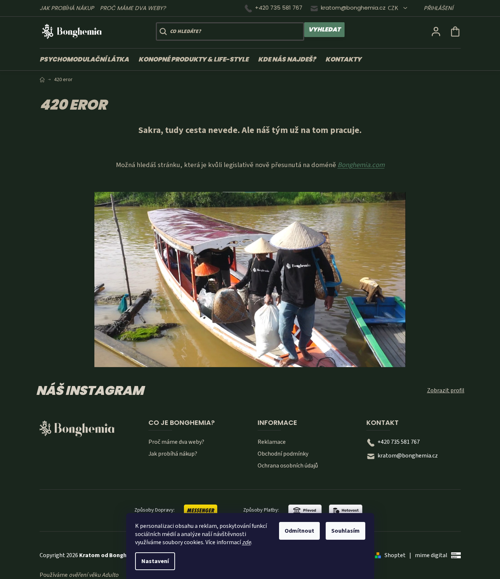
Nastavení (155, 561)
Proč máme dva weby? (133, 8)
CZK (393, 8)
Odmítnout (299, 531)
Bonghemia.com (361, 165)
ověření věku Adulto (93, 575)
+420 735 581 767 (278, 7)
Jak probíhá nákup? (172, 454)
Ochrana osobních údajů (288, 466)
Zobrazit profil (445, 390)
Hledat (324, 29)
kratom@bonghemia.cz (353, 7)
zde (246, 542)
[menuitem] (87, 59)
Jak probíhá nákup (67, 8)
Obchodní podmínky (283, 454)
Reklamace (272, 442)
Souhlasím (345, 531)
